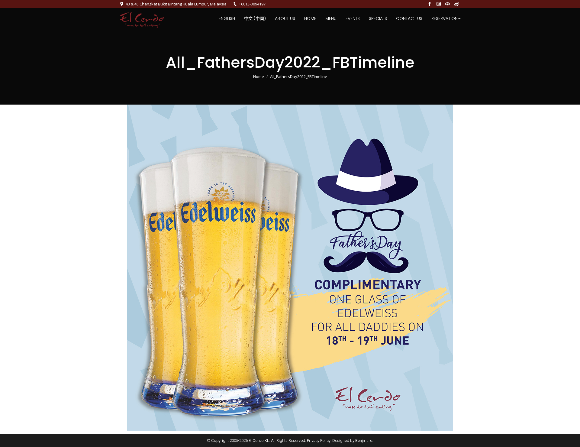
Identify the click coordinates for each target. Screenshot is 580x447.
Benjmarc (363, 440)
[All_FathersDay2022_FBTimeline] (290, 268)
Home (258, 76)
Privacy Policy (318, 440)
